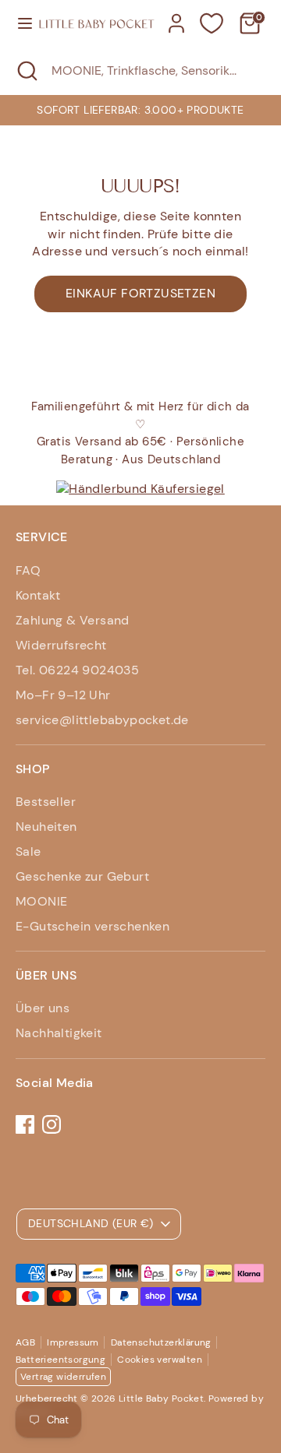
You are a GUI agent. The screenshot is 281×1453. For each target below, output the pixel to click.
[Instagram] (51, 1124)
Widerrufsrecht (61, 645)
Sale (28, 851)
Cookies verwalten (159, 1359)
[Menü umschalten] (19, 23)
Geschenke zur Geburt (82, 876)
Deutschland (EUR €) (91, 1223)
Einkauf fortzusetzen (140, 293)
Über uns (42, 1008)
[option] (140, 110)
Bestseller (46, 801)
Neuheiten (46, 826)
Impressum (73, 1342)
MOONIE (41, 901)
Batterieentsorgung (60, 1359)
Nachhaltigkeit (59, 1033)
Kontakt (38, 595)
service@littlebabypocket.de (102, 720)
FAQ (28, 570)
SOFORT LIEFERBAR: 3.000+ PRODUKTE (140, 110)
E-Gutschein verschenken (92, 926)
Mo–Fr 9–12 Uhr (63, 695)
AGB (25, 1342)
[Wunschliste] (211, 23)
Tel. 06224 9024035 (77, 670)
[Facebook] (25, 1124)
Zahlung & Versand (73, 620)
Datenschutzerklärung (161, 1342)
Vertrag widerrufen (63, 1376)
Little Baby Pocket (161, 1398)
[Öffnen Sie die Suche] (26, 71)
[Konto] (176, 16)
